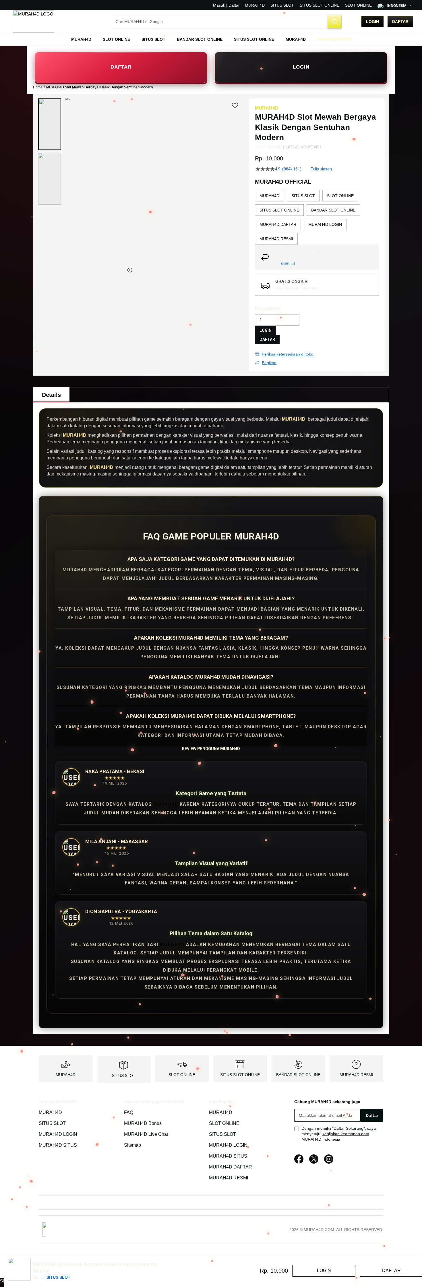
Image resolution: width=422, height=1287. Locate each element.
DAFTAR (121, 67)
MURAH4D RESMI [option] (276, 238)
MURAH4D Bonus (143, 1123)
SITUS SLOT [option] (303, 195)
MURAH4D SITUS (58, 1145)
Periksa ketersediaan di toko (287, 354)
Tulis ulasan (321, 169)
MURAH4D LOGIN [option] (325, 224)
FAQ (128, 1112)
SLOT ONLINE (358, 5)
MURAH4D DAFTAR (230, 1166)
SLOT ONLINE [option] (340, 195)
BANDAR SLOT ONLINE (298, 1074)
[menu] (211, 39)
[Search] (334, 21)
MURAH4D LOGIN (58, 1134)
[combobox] (227, 21)
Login (372, 21)
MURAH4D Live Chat (146, 1134)
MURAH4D (255, 5)
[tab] (51, 394)
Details (51, 395)
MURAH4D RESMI (356, 1074)
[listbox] (317, 217)
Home (37, 87)
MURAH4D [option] (269, 195)
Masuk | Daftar (226, 5)
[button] (49, 124)
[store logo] (33, 21)
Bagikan (269, 362)
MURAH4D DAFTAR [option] (278, 224)
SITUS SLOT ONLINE (319, 5)
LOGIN (301, 67)
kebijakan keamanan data (345, 1133)
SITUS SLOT (282, 5)
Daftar (400, 21)
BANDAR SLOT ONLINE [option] (333, 210)
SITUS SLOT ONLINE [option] (279, 210)
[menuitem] (81, 39)
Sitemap (132, 1145)
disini (285, 263)
